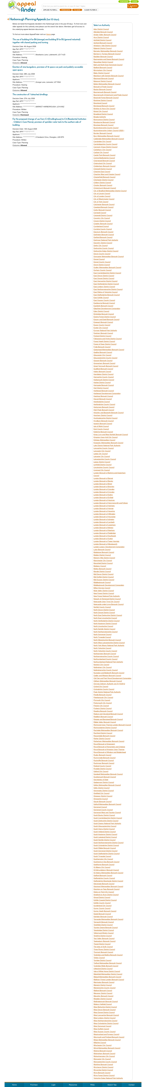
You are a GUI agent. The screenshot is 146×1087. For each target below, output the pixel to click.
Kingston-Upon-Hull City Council (105, 437)
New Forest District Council (104, 593)
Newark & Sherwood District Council (107, 599)
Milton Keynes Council (102, 588)
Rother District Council (102, 738)
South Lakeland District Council (105, 837)
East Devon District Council (104, 275)
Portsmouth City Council (103, 703)
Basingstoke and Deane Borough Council (109, 59)
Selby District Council (102, 788)
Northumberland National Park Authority (108, 662)
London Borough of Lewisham (105, 525)
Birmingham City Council (103, 70)
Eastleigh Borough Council (103, 305)
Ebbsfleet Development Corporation (107, 308)
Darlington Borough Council (104, 234)
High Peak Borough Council (104, 410)
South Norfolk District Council (104, 840)
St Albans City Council (102, 867)
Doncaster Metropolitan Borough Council (109, 256)
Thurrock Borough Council (103, 952)
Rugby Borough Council (102, 755)
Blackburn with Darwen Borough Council (109, 75)
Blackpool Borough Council (104, 78)
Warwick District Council (103, 985)
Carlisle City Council (101, 152)
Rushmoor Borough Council (104, 763)
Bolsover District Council (103, 81)
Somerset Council (100, 807)
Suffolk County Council (102, 903)
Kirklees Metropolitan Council (104, 440)
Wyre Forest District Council (104, 1075)
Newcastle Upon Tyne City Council (106, 601)
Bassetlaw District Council (103, 62)
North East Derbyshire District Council (108, 615)
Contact (131, 1084)
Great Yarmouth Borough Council (106, 366)
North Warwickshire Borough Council (107, 640)
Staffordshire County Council (104, 878)
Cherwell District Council (103, 169)
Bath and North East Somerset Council (108, 64)
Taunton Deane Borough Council (106, 927)
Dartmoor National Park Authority (106, 240)
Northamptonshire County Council (106, 656)
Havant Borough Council (103, 399)
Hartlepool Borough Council (104, 390)
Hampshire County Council (104, 377)
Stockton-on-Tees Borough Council (106, 889)
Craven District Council (102, 221)
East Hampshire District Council (105, 281)
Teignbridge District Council (104, 930)
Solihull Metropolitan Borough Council (107, 804)
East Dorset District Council (104, 278)
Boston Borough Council (103, 89)
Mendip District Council (102, 571)
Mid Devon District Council (103, 574)
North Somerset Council (102, 634)
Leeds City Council (101, 453)
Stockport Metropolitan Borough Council (108, 886)
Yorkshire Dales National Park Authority (108, 1078)
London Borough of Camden (104, 489)
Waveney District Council (103, 993)
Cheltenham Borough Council (104, 166)
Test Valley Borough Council (104, 938)
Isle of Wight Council (101, 426)
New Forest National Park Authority (107, 596)
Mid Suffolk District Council (104, 577)
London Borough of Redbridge (105, 533)
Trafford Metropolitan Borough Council (108, 963)
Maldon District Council (102, 555)
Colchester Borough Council (104, 204)
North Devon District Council (104, 609)
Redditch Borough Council (103, 716)
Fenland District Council (102, 336)
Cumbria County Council (103, 229)
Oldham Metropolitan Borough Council (108, 681)
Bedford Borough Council (103, 67)
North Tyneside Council (102, 637)
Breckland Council (100, 103)
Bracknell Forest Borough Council (106, 97)
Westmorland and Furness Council (106, 1034)
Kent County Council (101, 429)
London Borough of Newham (104, 530)
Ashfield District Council (102, 40)
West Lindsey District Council (104, 1018)
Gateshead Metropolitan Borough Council (109, 349)
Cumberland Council (101, 226)
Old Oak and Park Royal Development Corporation (112, 678)
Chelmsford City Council (103, 163)
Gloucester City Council (102, 355)
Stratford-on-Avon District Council (106, 894)
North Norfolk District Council (104, 629)
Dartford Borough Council (103, 237)
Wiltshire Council (100, 1042)
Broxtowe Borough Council (103, 125)
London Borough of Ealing (103, 494)
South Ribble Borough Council (105, 848)
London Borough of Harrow (103, 508)
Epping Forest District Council (105, 316)
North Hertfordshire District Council (107, 620)
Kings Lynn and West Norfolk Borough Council (111, 434)
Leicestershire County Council (105, 459)
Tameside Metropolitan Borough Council (108, 919)
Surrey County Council (102, 908)
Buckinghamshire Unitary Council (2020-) (109, 130)
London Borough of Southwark (105, 536)
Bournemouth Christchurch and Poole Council (111, 95)
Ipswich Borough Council (103, 423)
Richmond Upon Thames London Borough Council (112, 725)
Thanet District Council (102, 944)
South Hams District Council (104, 829)
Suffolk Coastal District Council (105, 900)
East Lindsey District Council (104, 286)
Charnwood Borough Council (104, 160)
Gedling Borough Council (103, 352)
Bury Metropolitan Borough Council (106, 136)
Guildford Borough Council (103, 368)
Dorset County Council (102, 262)
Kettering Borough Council (103, 431)
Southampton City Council (103, 859)
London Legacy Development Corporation (109, 546)
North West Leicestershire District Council (109, 642)
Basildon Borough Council (103, 56)
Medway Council (100, 566)
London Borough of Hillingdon (104, 514)
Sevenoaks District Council (104, 790)
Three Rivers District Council (104, 949)
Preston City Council (101, 705)
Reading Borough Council (103, 711)
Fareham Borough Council (103, 333)
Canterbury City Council (102, 149)
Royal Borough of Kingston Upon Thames (109, 749)
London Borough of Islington (104, 519)
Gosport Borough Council (103, 360)
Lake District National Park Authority (107, 445)
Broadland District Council (103, 114)
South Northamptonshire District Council (108, 842)
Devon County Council (102, 253)
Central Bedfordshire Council (104, 158)
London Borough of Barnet (103, 478)
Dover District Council (102, 264)
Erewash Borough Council (103, 322)
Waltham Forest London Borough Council (109, 979)
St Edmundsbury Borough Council (106, 870)
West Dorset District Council (104, 1012)
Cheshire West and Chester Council (107, 174)
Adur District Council (101, 29)
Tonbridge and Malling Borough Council (108, 955)
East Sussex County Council (104, 300)
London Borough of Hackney (104, 500)
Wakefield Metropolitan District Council (108, 974)
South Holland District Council (105, 831)
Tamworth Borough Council (104, 922)
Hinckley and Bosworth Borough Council (109, 412)
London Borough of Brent (103, 484)
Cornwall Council (100, 212)
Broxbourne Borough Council (104, 122)
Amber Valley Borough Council (105, 34)
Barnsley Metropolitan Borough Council (108, 51)
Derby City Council (101, 245)
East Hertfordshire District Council (106, 284)
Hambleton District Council (103, 374)
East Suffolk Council (101, 297)
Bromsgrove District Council (104, 119)
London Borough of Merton (103, 527)
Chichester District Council (103, 179)
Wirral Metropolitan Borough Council (107, 1048)
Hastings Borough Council (103, 396)
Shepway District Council (103, 796)
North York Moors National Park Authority (109, 645)
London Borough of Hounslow (104, 516)
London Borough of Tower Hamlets (106, 541)
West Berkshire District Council (105, 1007)
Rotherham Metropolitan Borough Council (109, 741)
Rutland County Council (102, 766)
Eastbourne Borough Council (104, 303)
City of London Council (102, 196)
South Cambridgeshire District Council (108, 818)
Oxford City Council (101, 686)
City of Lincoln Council (102, 193)
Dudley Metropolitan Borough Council (107, 267)
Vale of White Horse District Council (107, 971)
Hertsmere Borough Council (104, 407)
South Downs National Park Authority (107, 823)
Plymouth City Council (102, 700)
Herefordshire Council (102, 401)
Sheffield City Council (101, 793)
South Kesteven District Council (105, 834)
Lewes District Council (102, 462)
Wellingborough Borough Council (106, 1001)
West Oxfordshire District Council (106, 1023)
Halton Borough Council (102, 371)
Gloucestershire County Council (105, 358)
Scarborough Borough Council (105, 777)
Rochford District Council (103, 733)
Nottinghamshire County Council (106, 670)
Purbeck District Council (103, 708)
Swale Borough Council (102, 914)
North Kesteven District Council (105, 623)
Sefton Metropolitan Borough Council (107, 785)
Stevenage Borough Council (104, 883)
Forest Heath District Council (104, 341)
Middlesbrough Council (102, 582)
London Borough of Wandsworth (105, 544)
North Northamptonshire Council (105, 631)
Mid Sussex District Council (104, 579)
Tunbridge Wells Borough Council (106, 966)
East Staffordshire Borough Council (107, 295)
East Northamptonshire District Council (108, 289)
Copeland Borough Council (103, 207)
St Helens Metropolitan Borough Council (108, 872)
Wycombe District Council (103, 1070)
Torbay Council (99, 957)
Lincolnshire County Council (104, 467)
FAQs (92, 1084)
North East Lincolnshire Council (105, 618)
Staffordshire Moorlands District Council (108, 881)
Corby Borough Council (102, 210)
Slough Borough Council (102, 801)
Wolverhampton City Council (104, 1056)
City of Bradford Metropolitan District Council (110, 190)
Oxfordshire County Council (104, 689)
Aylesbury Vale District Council (105, 45)
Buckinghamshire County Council (106, 127)
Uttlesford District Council (103, 968)
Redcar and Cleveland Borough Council (108, 714)
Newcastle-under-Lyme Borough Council (109, 604)
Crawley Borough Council (103, 223)
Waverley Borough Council (103, 996)
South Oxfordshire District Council (106, 845)
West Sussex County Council (104, 1031)
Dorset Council (99, 259)
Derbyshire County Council (104, 248)
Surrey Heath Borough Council (105, 911)
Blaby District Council (102, 73)
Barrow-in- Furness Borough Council (107, 53)
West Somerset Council (102, 1026)
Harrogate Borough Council (104, 385)
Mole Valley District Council (104, 590)
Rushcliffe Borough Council (104, 760)
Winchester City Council (102, 1045)
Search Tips (112, 1084)
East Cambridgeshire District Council (107, 273)
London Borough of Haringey (104, 505)
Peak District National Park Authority (107, 692)
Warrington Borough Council (104, 982)
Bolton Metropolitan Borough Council (107, 84)
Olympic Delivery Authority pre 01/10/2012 (109, 683)
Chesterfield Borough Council (104, 177)
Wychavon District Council (103, 1067)
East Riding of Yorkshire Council (105, 292)
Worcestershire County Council (105, 1061)
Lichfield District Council (102, 464)
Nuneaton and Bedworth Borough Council (109, 672)
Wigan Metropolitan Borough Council (107, 1039)
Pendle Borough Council (102, 694)
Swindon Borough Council (103, 916)
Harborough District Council (104, 379)
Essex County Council (102, 325)
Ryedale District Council (102, 768)
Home (48, 34)
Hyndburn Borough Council (104, 421)
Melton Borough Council (102, 568)
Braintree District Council (103, 100)
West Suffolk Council (101, 1029)
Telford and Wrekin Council (103, 933)
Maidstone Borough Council (104, 552)
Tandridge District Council (103, 924)
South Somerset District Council (105, 851)
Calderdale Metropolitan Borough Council (109, 138)
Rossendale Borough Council (104, 735)
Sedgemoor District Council (104, 782)
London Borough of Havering (104, 511)
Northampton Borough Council (105, 653)
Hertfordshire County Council (104, 404)
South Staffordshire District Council (107, 853)
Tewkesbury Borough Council (104, 941)
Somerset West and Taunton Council (107, 812)
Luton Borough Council (102, 549)
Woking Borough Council (103, 1050)
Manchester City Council (103, 560)
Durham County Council (102, 270)
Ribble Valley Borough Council (105, 722)
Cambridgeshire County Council (105, 144)
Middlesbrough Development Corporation (109, 585)
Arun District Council (101, 37)
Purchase (124, 1)
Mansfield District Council (103, 563)
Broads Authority (100, 116)
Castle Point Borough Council (104, 155)
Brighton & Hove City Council (104, 108)
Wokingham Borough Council (104, 1053)
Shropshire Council (101, 798)
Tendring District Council (103, 935)
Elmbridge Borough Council (104, 314)
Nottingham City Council (103, 667)
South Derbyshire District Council (106, 820)
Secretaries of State (101, 779)
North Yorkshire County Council (105, 651)
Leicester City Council (102, 456)
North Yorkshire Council (102, 648)
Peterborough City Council (103, 697)
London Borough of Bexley (103, 481)
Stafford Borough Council (103, 875)
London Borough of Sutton (103, 538)
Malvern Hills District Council (104, 557)
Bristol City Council (101, 111)
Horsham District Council (103, 415)
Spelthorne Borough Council (104, 864)
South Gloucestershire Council (105, 826)
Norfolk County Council (102, 607)
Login (134, 1)
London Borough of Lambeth (104, 522)
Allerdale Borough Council (103, 32)
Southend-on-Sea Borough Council (106, 861)
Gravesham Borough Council (104, 363)
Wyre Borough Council (102, 1072)
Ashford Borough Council (103, 43)
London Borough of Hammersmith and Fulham (111, 503)
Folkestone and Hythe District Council (108, 338)
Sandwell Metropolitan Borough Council (108, 774)
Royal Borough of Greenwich (104, 744)
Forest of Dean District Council (105, 344)
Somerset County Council (103, 809)
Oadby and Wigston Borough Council (107, 675)
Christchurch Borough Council (105, 188)
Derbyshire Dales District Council (106, 251)
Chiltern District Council (102, 182)
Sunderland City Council (102, 905)
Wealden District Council (103, 998)
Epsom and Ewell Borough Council (106, 319)
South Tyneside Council (102, 856)
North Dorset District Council (104, 612)
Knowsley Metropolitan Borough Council (108, 442)
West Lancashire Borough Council (106, 1015)
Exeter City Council (101, 327)
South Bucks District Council (104, 815)
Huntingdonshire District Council (105, 418)
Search (134, 6)
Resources (73, 1084)
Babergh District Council (103, 48)
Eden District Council (101, 311)
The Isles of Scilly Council (103, 946)
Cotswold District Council (103, 215)
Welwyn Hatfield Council (103, 1004)
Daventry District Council (103, 242)
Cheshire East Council (102, 171)
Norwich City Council (101, 664)
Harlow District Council (102, 382)
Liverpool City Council (102, 470)
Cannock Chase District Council (105, 147)
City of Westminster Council (104, 199)
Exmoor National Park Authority (105, 330)
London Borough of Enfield (103, 497)
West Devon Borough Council (105, 1009)
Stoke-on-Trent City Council (104, 892)
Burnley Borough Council (103, 133)
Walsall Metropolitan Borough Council (107, 977)
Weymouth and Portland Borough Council (109, 1037)
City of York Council (101, 201)
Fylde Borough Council (102, 347)
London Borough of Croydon (104, 492)
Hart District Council (101, 388)
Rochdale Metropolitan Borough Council (108, 730)
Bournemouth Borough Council (105, 92)
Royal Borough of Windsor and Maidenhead (110, 752)
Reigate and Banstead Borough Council (108, 719)
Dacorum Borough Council (103, 232)
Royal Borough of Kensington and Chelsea (109, 746)
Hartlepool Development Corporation (107, 393)
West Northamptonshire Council (105, 1020)
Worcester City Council (102, 1059)
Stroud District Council (102, 897)
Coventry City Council (102, 218)
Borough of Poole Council (103, 86)
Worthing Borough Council (103, 1064)
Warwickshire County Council (104, 987)
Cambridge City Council (102, 141)
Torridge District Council (102, 960)
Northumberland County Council (105, 659)
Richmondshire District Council (105, 727)
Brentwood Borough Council (104, 106)
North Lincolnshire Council (103, 626)
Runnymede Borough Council (104, 757)
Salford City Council (101, 771)
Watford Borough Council (103, 990)
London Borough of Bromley (104, 486)
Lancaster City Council (102, 451)
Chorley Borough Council (103, 185)
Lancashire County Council (104, 448)
